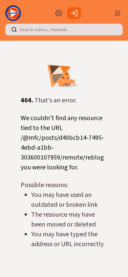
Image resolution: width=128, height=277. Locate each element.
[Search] (14, 29)
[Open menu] (117, 13)
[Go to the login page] (74, 13)
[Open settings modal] (59, 13)
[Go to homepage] (14, 13)
